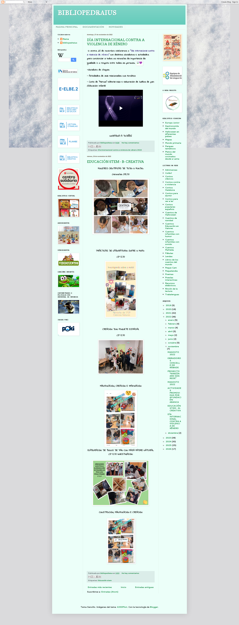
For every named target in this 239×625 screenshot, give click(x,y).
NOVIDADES (116, 27)
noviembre (173, 346)
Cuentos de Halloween (171, 213)
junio (171, 339)
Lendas (168, 256)
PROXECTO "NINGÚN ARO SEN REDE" (173, 375)
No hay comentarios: (130, 142)
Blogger (154, 607)
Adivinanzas (171, 170)
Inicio (123, 587)
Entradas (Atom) (109, 591)
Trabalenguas (172, 294)
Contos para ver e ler (171, 200)
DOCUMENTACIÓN (93, 27)
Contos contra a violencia (172, 183)
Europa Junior (172, 122)
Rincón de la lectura (171, 290)
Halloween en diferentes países (172, 134)
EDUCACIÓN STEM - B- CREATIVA (115, 162)
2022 (169, 316)
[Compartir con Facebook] (97, 146)
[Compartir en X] (94, 146)
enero (171, 320)
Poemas (169, 274)
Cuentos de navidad (171, 219)
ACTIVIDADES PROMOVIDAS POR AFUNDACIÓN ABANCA (174, 395)
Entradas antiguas (144, 587)
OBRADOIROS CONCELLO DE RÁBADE (174, 363)
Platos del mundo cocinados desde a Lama (172, 155)
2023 (169, 437)
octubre (172, 342)
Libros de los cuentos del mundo (171, 262)
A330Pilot (122, 607)
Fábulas (169, 253)
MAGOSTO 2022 (173, 353)
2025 (169, 445)
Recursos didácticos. (170, 284)
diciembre (173, 433)
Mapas (168, 139)
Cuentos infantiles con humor (172, 234)
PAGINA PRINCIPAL (67, 27)
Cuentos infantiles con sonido (172, 242)
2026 (169, 449)
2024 (169, 441)
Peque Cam (171, 267)
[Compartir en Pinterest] (99, 146)
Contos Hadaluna (170, 188)
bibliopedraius (70, 43)
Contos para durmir (171, 194)
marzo (171, 327)
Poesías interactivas (171, 278)
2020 (169, 309)
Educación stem (105, 580)
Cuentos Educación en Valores (172, 226)
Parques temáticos (170, 147)
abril (170, 331)
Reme (66, 39)
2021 (169, 313)
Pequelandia (171, 271)
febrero (172, 323)
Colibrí (168, 173)
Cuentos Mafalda (169, 248)
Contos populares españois (170, 207)
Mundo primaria (173, 143)
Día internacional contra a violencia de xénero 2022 (120, 150)
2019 (169, 305)
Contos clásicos (169, 177)
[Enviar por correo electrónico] (89, 146)
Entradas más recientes (100, 587)
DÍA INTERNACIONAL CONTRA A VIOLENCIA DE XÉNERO (116, 42)
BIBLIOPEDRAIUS (87, 13)
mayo (171, 335)
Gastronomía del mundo (172, 127)
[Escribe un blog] (92, 146)
